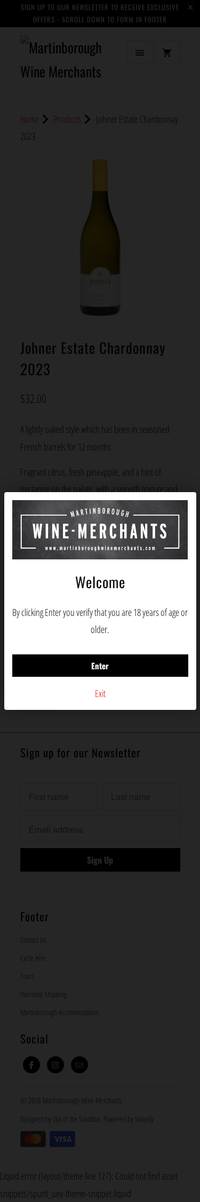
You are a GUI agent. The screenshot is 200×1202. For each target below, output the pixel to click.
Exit (100, 693)
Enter (100, 665)
